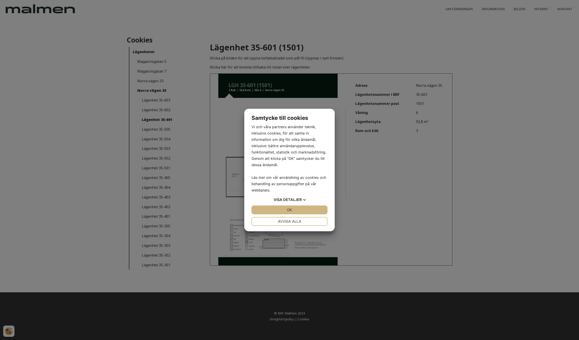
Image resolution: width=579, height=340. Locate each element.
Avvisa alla (289, 221)
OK (289, 210)
